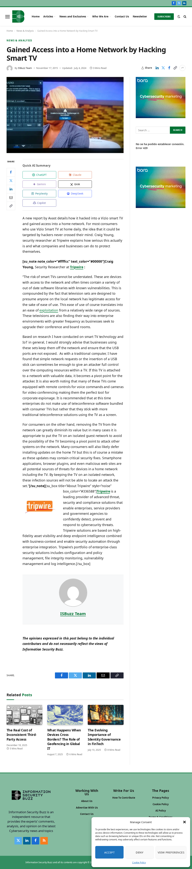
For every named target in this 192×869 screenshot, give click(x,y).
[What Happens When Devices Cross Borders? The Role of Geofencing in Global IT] (65, 715)
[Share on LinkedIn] (157, 68)
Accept (109, 852)
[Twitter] (11, 180)
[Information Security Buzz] (18, 16)
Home (36, 16)
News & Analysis (25, 30)
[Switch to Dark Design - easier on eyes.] (179, 16)
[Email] (11, 197)
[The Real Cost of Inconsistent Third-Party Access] (24, 715)
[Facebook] (11, 172)
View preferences (171, 852)
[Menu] (7, 16)
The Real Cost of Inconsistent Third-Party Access (22, 735)
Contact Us (122, 16)
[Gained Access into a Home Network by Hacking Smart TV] (65, 115)
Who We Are (100, 16)
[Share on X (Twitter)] (163, 68)
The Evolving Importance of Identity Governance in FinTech (104, 737)
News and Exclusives (72, 16)
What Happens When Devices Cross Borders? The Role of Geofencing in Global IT (64, 739)
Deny (139, 852)
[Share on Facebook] (169, 68)
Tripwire (76, 267)
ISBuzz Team (25, 68)
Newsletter (140, 16)
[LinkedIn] (11, 189)
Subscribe (164, 16)
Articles (48, 16)
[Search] (184, 16)
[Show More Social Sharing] (182, 68)
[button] (184, 822)
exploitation (48, 310)
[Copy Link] (175, 68)
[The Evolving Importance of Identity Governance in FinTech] (106, 715)
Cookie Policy (139, 862)
